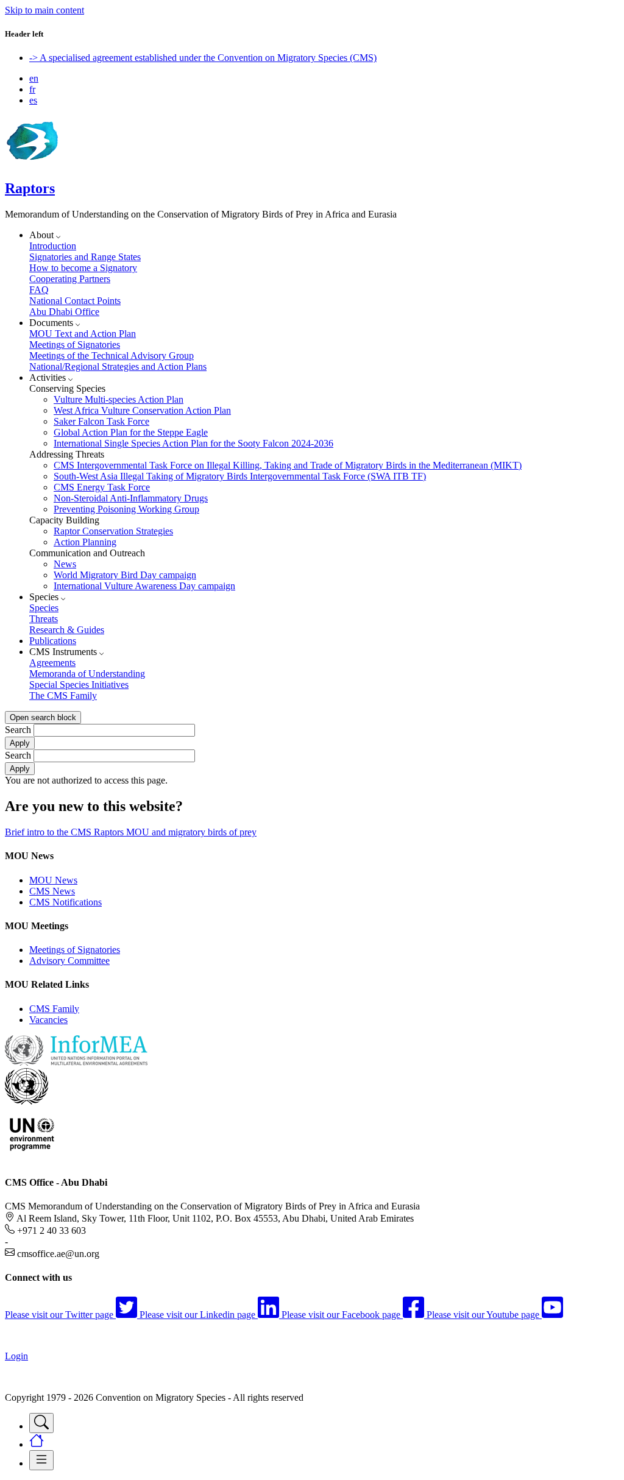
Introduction (52, 246)
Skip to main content (44, 10)
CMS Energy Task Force (102, 487)
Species (43, 608)
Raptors (30, 188)
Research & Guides (66, 630)
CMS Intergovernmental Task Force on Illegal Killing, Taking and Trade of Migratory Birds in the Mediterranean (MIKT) (288, 465)
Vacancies (48, 1019)
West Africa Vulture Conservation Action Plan (142, 410)
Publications (52, 641)
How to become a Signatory (83, 268)
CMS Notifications (65, 902)
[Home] (31, 162)
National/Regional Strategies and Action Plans (118, 366)
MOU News (53, 880)
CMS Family (54, 1009)
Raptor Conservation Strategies (113, 531)
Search (18, 729)
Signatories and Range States (85, 257)
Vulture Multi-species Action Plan (118, 399)
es (33, 100)
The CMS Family (63, 695)
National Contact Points (75, 301)
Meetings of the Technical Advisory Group (111, 355)
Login (16, 1356)
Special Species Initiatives (79, 684)
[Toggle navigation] (41, 1423)
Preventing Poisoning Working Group (126, 509)
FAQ (39, 290)
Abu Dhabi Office (64, 311)
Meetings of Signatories (74, 344)
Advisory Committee (69, 960)
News (65, 564)
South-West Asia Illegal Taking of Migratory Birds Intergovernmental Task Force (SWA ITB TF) (240, 476)
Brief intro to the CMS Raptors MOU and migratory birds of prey (131, 832)
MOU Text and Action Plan (82, 333)
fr (32, 89)
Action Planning (85, 542)
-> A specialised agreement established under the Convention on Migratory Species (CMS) (203, 57)
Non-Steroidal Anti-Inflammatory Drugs (131, 498)
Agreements (52, 662)
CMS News (52, 891)
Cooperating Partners (69, 279)
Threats (43, 619)
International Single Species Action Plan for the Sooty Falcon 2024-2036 (193, 443)
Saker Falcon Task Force (101, 421)
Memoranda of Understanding (87, 673)
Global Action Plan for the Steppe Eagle (131, 432)
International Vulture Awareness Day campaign (144, 586)
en (33, 78)
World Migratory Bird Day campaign (125, 575)
